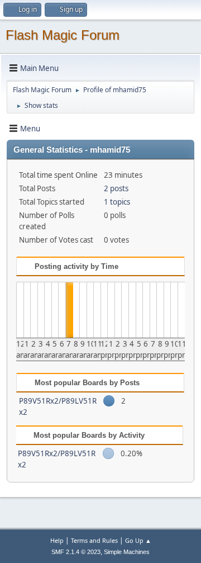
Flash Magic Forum (62, 34)
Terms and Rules (94, 540)
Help (57, 540)
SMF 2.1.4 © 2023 (75, 551)
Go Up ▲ (138, 540)
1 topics (117, 202)
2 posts (116, 188)
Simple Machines (127, 551)
